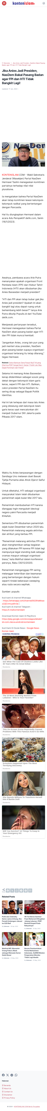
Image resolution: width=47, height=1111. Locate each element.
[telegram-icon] (11, 1075)
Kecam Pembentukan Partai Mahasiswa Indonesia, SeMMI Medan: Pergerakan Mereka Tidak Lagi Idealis (34, 952)
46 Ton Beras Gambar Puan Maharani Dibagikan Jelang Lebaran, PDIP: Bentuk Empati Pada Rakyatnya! (34, 921)
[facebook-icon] (3, 1075)
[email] (30, 891)
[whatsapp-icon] (16, 1075)
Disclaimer (8, 1095)
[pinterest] (26, 891)
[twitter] (12, 891)
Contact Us (8, 1092)
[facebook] (8, 891)
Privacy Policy (9, 1098)
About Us (7, 1089)
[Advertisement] (23, 34)
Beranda (7, 1085)
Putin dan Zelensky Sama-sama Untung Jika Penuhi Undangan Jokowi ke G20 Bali (12, 920)
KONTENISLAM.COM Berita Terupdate (27, 1106)
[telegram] (21, 891)
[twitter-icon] (7, 1075)
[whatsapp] (17, 891)
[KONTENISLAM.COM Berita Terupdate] (23, 3)
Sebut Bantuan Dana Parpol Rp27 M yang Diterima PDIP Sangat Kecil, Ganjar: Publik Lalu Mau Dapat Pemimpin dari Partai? (22, 365)
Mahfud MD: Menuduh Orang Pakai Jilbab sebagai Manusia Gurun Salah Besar (11, 951)
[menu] (4, 3)
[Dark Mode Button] (43, 3)
